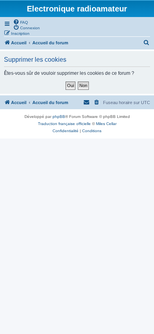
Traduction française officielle (64, 123)
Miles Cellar (106, 123)
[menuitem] (20, 22)
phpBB (59, 116)
